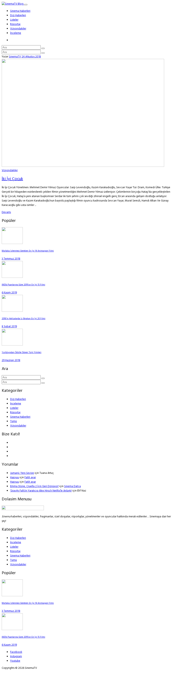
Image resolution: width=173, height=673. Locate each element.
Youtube (15, 661)
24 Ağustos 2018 (31, 56)
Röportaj (15, 24)
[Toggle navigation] (25, 4)
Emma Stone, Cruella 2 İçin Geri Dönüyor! (34, 486)
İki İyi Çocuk (12, 179)
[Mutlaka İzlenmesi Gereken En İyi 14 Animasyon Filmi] (12, 243)
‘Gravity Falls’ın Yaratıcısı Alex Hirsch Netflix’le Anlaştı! (41, 491)
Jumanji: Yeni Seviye (22, 473)
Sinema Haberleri (20, 11)
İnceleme (15, 33)
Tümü (13, 421)
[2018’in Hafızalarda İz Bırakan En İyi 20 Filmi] (12, 311)
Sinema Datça (72, 486)
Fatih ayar (30, 477)
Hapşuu (14, 477)
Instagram (16, 656)
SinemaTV (15, 56)
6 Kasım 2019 (9, 292)
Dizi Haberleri (18, 15)
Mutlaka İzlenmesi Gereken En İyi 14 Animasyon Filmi (28, 251)
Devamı (6, 212)
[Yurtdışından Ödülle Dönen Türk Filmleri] (12, 345)
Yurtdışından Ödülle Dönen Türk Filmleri (21, 352)
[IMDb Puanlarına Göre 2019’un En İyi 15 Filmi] (12, 277)
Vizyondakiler (18, 28)
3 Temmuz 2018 (11, 259)
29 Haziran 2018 (11, 360)
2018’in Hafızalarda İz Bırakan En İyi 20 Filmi (23, 319)
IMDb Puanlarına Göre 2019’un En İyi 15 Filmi (23, 285)
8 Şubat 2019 (9, 326)
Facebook (16, 652)
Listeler (14, 20)
